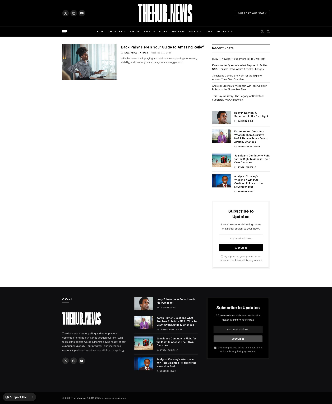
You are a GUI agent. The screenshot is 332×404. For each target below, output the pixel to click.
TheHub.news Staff (249, 146)
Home (100, 31)
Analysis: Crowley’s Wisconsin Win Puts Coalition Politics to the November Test (248, 181)
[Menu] (64, 31)
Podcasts (222, 31)
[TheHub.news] (166, 13)
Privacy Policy (242, 260)
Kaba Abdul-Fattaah (136, 53)
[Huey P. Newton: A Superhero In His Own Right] (221, 117)
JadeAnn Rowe (246, 121)
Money (148, 31)
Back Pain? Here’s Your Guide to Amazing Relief (162, 47)
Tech (209, 31)
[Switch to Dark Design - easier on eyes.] (262, 31)
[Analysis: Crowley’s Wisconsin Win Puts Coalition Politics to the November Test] (221, 180)
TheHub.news (78, 398)
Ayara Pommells (247, 167)
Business (178, 31)
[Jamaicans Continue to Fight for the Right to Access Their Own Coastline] (221, 160)
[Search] (268, 31)
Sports (194, 31)
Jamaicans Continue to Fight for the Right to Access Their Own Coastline (252, 159)
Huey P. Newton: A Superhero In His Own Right (238, 58)
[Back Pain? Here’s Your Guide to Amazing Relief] (89, 62)
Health (135, 31)
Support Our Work (252, 13)
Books (163, 31)
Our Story (115, 31)
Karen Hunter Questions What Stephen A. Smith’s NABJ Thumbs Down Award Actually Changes (250, 136)
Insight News (246, 191)
